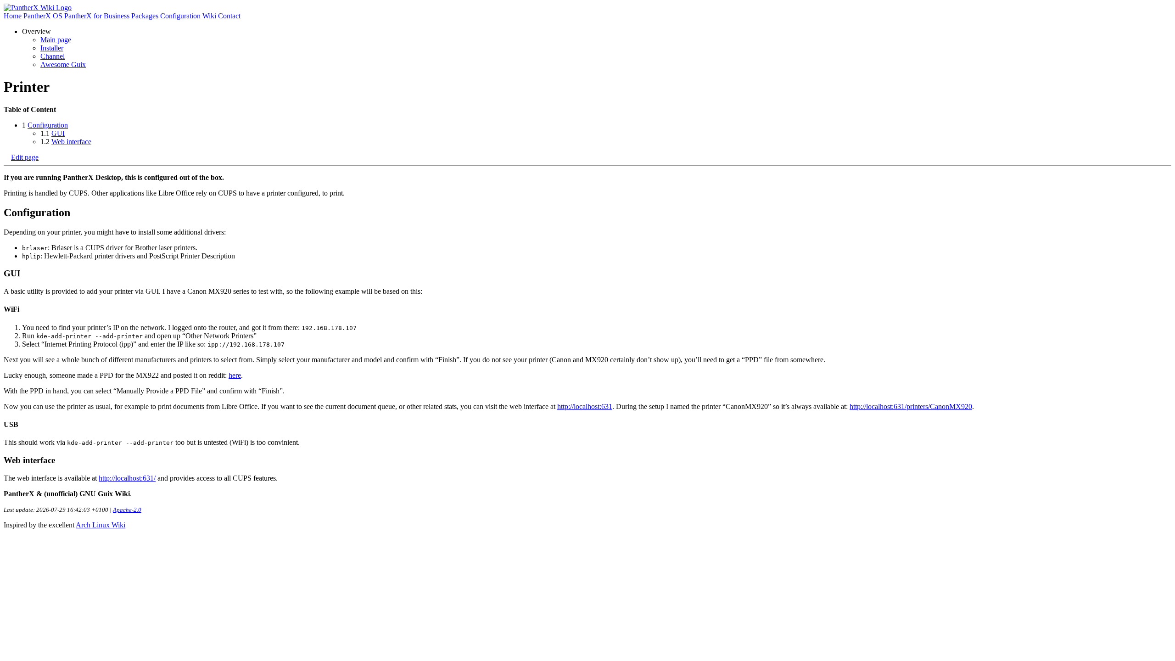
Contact (229, 16)
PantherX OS (43, 16)
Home (13, 16)
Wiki (210, 16)
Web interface (71, 142)
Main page (55, 40)
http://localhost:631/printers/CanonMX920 (911, 406)
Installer (51, 48)
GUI (58, 133)
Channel (52, 56)
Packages (145, 16)
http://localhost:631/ (127, 478)
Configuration (181, 16)
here (235, 375)
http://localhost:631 (584, 406)
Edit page (25, 157)
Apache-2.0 (127, 509)
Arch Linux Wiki (100, 525)
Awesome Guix (63, 64)
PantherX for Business (97, 16)
